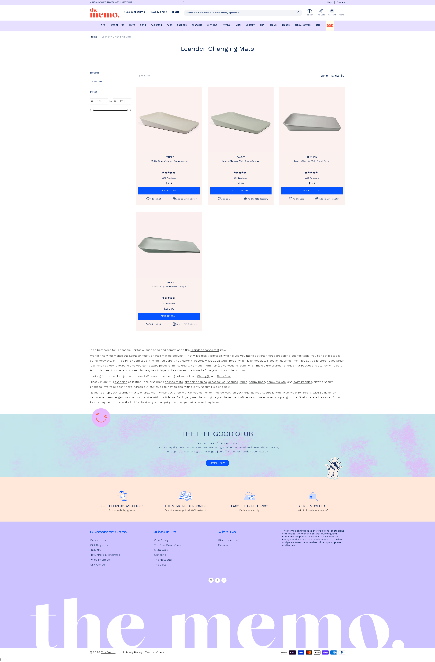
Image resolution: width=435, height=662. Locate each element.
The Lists (160, 564)
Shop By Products (134, 12)
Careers (160, 555)
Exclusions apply (249, 510)
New (103, 25)
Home (93, 37)
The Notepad (163, 560)
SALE (318, 25)
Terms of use (154, 652)
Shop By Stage (158, 12)
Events (223, 545)
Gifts (143, 25)
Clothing (212, 25)
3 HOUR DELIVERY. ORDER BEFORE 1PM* (132, 2)
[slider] (92, 110)
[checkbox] (110, 82)
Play (262, 25)
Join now (217, 463)
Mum (238, 25)
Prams (273, 25)
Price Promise (100, 560)
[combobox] (243, 12)
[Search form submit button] (298, 12)
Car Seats (156, 25)
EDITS (132, 25)
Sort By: (330, 76)
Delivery (95, 550)
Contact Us (98, 540)
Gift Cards (97, 564)
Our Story (161, 540)
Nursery (250, 25)
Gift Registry (99, 545)
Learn (175, 12)
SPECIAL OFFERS (302, 25)
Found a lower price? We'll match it (185, 510)
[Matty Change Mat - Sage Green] (241, 120)
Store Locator (228, 540)
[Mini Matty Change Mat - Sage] (169, 245)
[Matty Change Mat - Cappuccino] (169, 120)
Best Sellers (117, 25)
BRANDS (286, 25)
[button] (184, 198)
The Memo (108, 652)
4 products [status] (143, 76)
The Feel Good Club (167, 545)
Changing (197, 25)
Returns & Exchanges (105, 555)
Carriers (182, 25)
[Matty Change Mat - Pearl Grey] (312, 120)
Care (169, 25)
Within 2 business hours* (313, 510)
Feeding (227, 25)
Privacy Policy (132, 652)
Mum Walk (161, 550)
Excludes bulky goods (122, 510)
